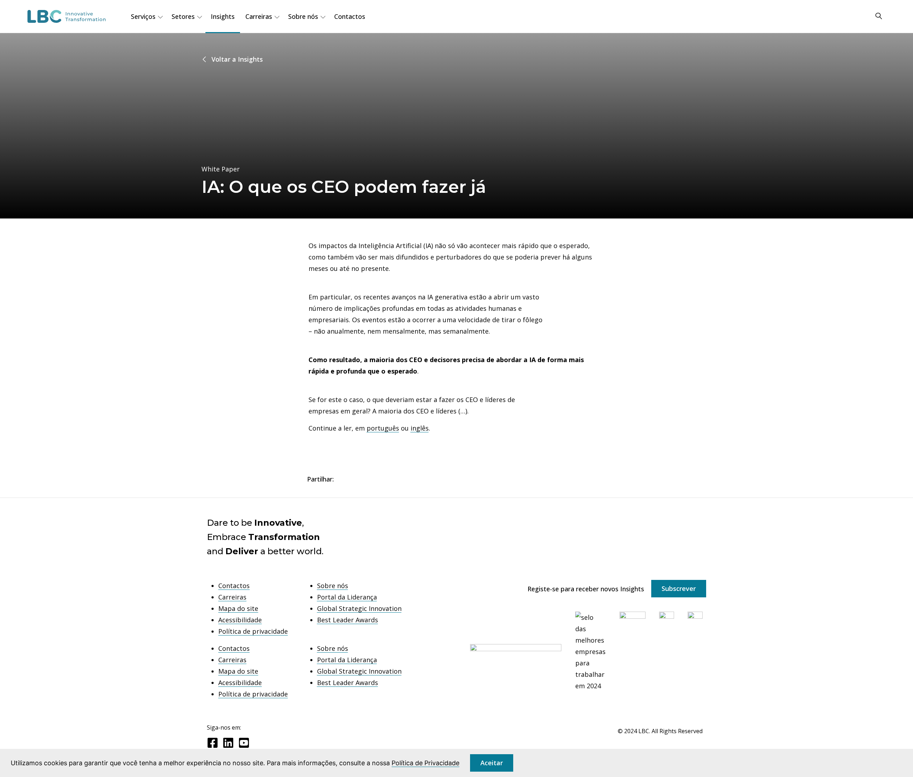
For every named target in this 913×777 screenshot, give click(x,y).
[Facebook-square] (212, 742)
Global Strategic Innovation (359, 608)
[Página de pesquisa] (879, 16)
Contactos (349, 16)
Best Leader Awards (347, 620)
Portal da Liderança (347, 597)
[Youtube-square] (244, 742)
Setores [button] (183, 16)
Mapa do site (238, 608)
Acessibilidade (240, 620)
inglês (419, 428)
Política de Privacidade (425, 763)
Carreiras (232, 597)
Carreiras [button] (258, 16)
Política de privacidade (253, 631)
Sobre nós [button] (303, 16)
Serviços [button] (143, 16)
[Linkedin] (228, 742)
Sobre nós (332, 585)
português (383, 428)
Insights (223, 16)
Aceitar (491, 762)
